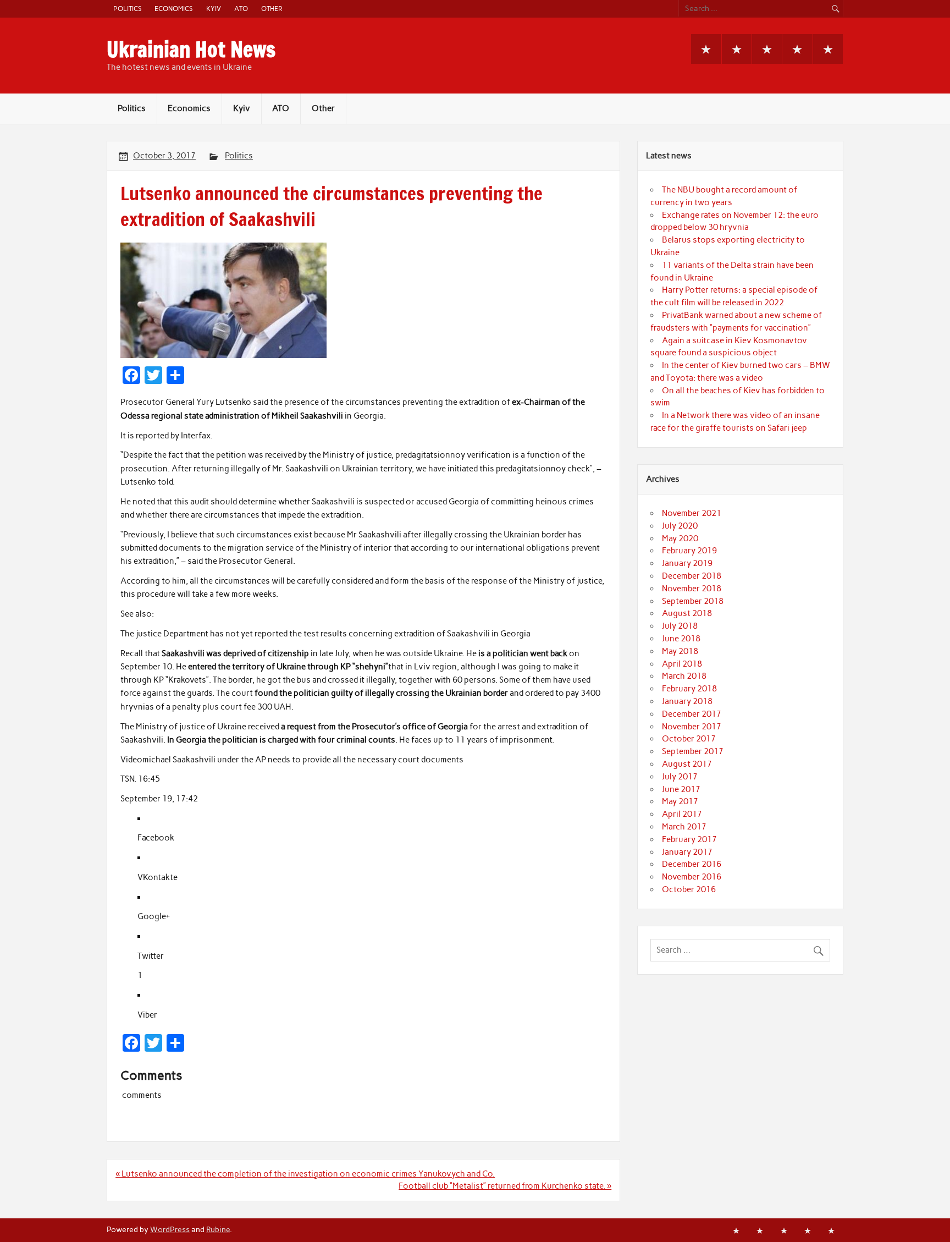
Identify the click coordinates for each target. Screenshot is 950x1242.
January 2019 (687, 563)
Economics (173, 8)
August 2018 (687, 613)
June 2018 (681, 639)
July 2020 (680, 526)
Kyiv (213, 8)
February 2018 (689, 689)
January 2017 (687, 852)
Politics (127, 8)
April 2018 (682, 664)
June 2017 (681, 789)
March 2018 (684, 676)
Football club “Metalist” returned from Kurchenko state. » (505, 1186)
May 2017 (680, 801)
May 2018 (680, 651)
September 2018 (692, 601)
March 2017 (684, 827)
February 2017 (689, 839)
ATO (241, 8)
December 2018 (691, 576)
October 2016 (689, 889)
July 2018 (680, 626)
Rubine (218, 1229)
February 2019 (689, 551)
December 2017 (691, 714)
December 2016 (691, 864)
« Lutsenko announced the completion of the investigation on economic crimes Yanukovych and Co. (305, 1174)
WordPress (170, 1229)
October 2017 (689, 739)
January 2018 (687, 701)
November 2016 (691, 877)
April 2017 (682, 814)
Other (271, 8)
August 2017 (687, 764)
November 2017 (691, 727)
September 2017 (692, 751)
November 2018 (691, 588)
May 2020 (680, 538)
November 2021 (691, 513)
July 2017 (680, 777)
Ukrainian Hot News (191, 49)
